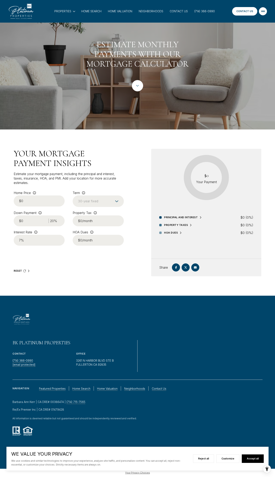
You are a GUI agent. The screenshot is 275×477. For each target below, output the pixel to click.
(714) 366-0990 (204, 11)
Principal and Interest (181, 217)
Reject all (203, 458)
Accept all (253, 458)
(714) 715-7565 (75, 402)
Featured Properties (52, 388)
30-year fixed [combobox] (88, 201)
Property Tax (82, 213)
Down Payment (25, 213)
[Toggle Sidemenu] (263, 11)
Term (76, 193)
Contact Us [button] (159, 388)
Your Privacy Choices (137, 472)
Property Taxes (176, 225)
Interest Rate (23, 232)
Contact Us (179, 11)
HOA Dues (80, 232)
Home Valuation (120, 11)
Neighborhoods (151, 11)
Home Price (22, 193)
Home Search (91, 11)
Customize (227, 458)
